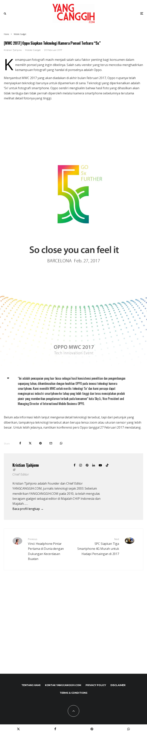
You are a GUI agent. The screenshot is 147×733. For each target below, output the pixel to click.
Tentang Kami (31, 685)
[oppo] (73, 365)
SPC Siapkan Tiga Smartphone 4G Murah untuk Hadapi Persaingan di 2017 (98, 547)
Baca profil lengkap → (28, 509)
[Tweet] (30, 443)
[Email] (50, 443)
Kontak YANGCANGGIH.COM (63, 685)
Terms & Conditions (73, 692)
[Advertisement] (73, 630)
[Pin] (40, 443)
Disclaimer (118, 685)
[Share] (20, 443)
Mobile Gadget (33, 50)
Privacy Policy (96, 685)
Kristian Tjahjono (13, 50)
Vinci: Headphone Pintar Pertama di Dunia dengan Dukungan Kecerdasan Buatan (46, 549)
